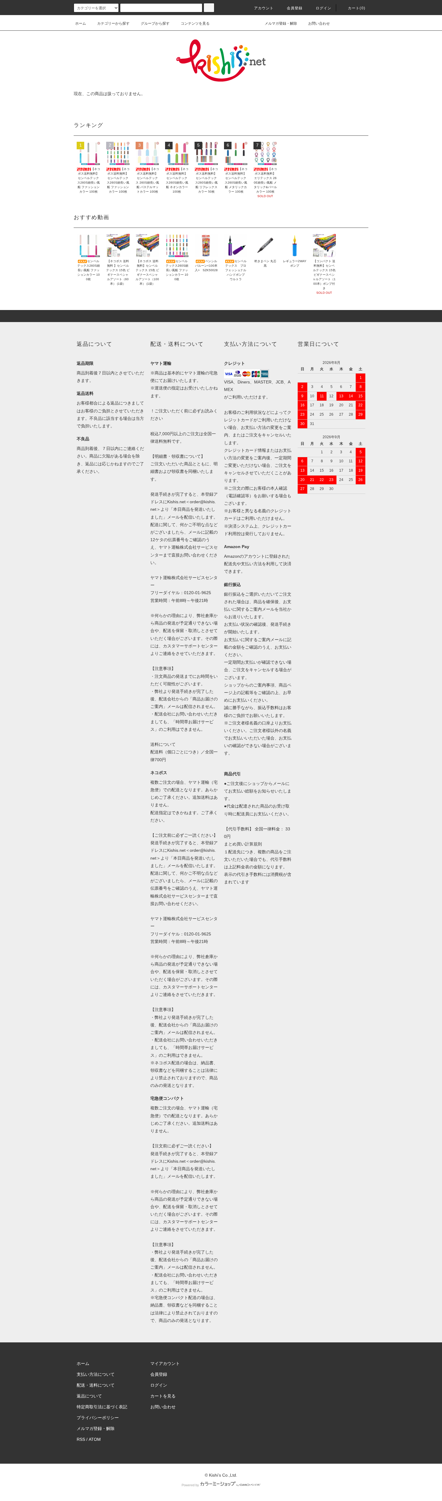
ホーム (80, 23)
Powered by (190, 1485)
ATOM (95, 1439)
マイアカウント (165, 1363)
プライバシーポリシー (98, 1417)
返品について (89, 1396)
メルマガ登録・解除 (281, 23)
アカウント (264, 8)
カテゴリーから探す (113, 23)
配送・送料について (96, 1385)
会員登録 (295, 8)
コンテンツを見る (195, 23)
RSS (81, 1439)
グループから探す (155, 23)
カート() (356, 8)
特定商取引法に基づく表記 (102, 1406)
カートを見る (163, 1396)
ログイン (324, 8)
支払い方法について (96, 1374)
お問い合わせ (319, 23)
